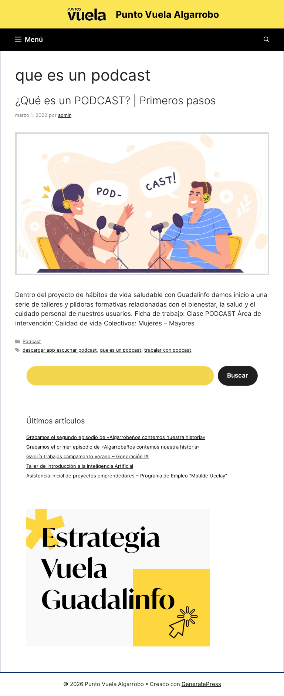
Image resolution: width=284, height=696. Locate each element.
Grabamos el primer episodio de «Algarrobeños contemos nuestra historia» (113, 447)
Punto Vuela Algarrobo (167, 14)
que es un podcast (120, 350)
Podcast (32, 341)
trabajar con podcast (167, 350)
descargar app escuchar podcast (60, 350)
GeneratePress (201, 683)
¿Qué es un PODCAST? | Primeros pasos (115, 100)
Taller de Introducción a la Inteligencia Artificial (79, 466)
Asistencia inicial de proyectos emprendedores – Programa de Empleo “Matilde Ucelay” (126, 476)
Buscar (237, 375)
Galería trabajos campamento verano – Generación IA (87, 456)
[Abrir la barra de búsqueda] (266, 39)
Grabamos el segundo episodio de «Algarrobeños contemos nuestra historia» (115, 437)
